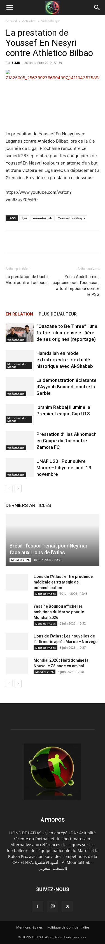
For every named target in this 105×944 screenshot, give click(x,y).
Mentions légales (29, 927)
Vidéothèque (51, 21)
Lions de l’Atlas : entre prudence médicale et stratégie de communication (63, 582)
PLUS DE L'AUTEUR (58, 314)
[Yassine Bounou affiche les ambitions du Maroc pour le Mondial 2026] (17, 611)
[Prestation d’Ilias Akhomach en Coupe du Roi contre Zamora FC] (20, 440)
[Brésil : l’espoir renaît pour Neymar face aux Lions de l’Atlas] (52, 540)
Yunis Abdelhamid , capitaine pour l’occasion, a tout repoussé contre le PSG (76, 285)
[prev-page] (9, 488)
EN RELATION (19, 314)
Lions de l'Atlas (45, 594)
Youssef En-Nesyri (71, 218)
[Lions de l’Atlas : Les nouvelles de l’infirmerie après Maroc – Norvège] (17, 641)
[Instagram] (52, 906)
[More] (72, 242)
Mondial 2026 (20, 560)
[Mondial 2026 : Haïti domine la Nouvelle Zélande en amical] (17, 665)
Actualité (29, 21)
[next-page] (18, 488)
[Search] (97, 7)
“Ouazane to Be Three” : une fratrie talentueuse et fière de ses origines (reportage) (66, 332)
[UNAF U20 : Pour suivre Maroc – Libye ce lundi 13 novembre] (20, 467)
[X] (67, 906)
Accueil (11, 21)
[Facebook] (37, 906)
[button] (9, 7)
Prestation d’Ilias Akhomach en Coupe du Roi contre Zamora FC (66, 440)
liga (24, 218)
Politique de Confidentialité (68, 927)
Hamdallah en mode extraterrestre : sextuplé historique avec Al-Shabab (64, 359)
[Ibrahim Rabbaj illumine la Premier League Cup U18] (20, 413)
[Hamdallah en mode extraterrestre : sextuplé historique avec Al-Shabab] (20, 360)
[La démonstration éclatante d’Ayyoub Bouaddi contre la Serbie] (20, 386)
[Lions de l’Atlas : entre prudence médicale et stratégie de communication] (17, 582)
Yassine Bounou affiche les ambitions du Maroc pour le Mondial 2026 (59, 612)
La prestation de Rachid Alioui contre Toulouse (28, 279)
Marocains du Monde (16, 365)
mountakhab (42, 218)
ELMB (16, 62)
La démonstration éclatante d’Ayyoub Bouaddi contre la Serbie (66, 386)
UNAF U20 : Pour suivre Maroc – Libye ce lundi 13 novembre (63, 467)
